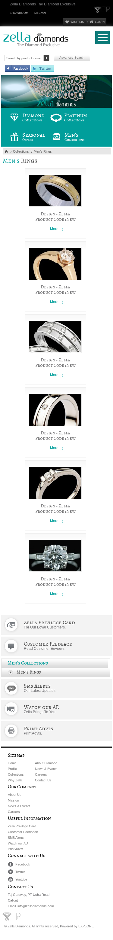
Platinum (75, 117)
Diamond (33, 117)
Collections (21, 151)
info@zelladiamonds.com (35, 906)
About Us (14, 794)
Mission (13, 800)
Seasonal (33, 137)
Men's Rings (43, 151)
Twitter (20, 872)
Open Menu (102, 37)
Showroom (19, 12)
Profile (12, 769)
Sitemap (40, 12)
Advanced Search (71, 57)
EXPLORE (86, 926)
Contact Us (43, 780)
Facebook (22, 864)
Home (12, 763)
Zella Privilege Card (22, 826)
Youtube (21, 879)
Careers (41, 774)
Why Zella (15, 780)
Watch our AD (18, 843)
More (54, 229)
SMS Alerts (16, 837)
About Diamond (46, 763)
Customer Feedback (23, 832)
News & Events (46, 769)
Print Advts (16, 849)
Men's (74, 137)
